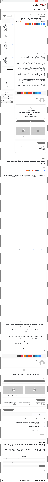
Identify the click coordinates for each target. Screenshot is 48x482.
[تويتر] (41, 24)
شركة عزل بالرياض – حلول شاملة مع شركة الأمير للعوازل (5, 27)
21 (1, 100)
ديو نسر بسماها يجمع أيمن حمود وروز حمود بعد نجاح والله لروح (31, 145)
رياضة (24, 10)
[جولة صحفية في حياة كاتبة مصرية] (10, 46)
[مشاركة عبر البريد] (20, 93)
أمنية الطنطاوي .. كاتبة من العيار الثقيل (5, 52)
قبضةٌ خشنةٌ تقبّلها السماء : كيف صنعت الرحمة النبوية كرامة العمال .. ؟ (25, 0)
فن (19, 10)
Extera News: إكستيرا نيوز (28, 480)
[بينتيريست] (35, 24)
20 (3, 100)
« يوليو (12, 106)
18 (6, 100)
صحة (21, 10)
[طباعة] (18, 93)
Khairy (42, 21)
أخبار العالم (38, 10)
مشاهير (27, 10)
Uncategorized (39, 14)
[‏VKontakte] (30, 24)
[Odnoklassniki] (28, 24)
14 (1, 98)
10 (8, 98)
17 (8, 100)
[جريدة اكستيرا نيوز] (39, 5)
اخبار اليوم (32, 10)
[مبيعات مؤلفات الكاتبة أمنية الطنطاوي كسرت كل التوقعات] (10, 59)
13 (3, 98)
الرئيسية (44, 10)
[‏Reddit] (32, 24)
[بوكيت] (26, 24)
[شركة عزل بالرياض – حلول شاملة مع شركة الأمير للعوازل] (10, 26)
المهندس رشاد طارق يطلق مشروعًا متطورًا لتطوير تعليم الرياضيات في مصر (5, 84)
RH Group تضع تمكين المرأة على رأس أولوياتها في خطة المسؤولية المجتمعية (21, 145)
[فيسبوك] (44, 24)
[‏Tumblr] (37, 24)
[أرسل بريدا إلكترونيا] (40, 21)
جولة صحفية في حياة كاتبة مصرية (5, 46)
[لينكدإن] (39, 24)
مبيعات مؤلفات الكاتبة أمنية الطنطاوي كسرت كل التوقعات (5, 60)
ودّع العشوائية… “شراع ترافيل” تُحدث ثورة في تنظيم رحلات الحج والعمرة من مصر (5, 37)
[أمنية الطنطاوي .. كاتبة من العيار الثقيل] (10, 52)
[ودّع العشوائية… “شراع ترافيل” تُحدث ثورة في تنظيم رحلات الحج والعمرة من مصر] (10, 34)
